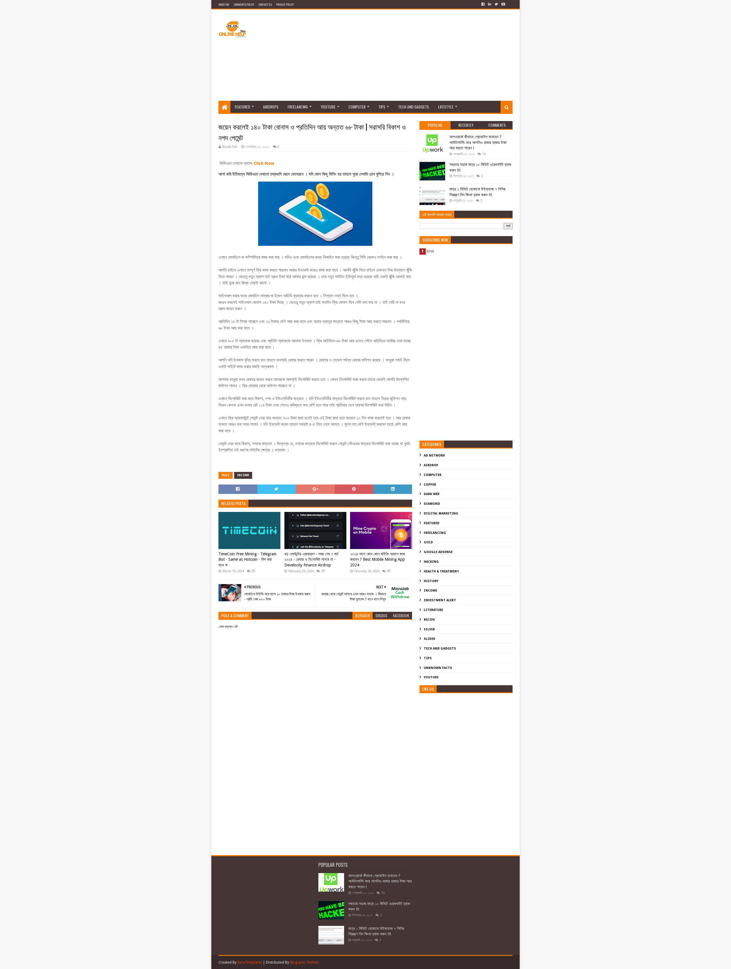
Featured (242, 107)
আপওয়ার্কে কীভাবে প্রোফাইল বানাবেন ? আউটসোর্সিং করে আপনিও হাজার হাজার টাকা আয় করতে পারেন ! (478, 142)
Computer (357, 107)
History (431, 581)
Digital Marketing (441, 513)
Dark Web (431, 494)
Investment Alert (440, 600)
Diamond (432, 504)
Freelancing (298, 107)
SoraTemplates (249, 962)
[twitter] (496, 4)
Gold (428, 542)
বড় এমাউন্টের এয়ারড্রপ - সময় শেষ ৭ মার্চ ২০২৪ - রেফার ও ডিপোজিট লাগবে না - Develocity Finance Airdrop (311, 559)
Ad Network (434, 455)
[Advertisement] (409, 55)
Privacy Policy (285, 4)
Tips (381, 107)
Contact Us (265, 4)
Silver (429, 629)
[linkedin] (489, 4)
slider (429, 639)
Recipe (429, 620)
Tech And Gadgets (413, 107)
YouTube (328, 107)
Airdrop (431, 465)
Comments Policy (244, 4)
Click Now (264, 163)
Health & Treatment (441, 571)
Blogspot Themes (304, 962)
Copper (430, 484)
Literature (433, 610)
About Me (223, 4)
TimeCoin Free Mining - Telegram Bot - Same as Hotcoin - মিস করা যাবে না (247, 559)
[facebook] (483, 4)
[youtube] (502, 4)
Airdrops (270, 107)
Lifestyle (445, 107)
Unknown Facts (438, 668)
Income (243, 475)
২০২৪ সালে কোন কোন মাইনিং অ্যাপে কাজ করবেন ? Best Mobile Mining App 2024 (377, 559)
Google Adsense (438, 552)
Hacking (431, 562)
